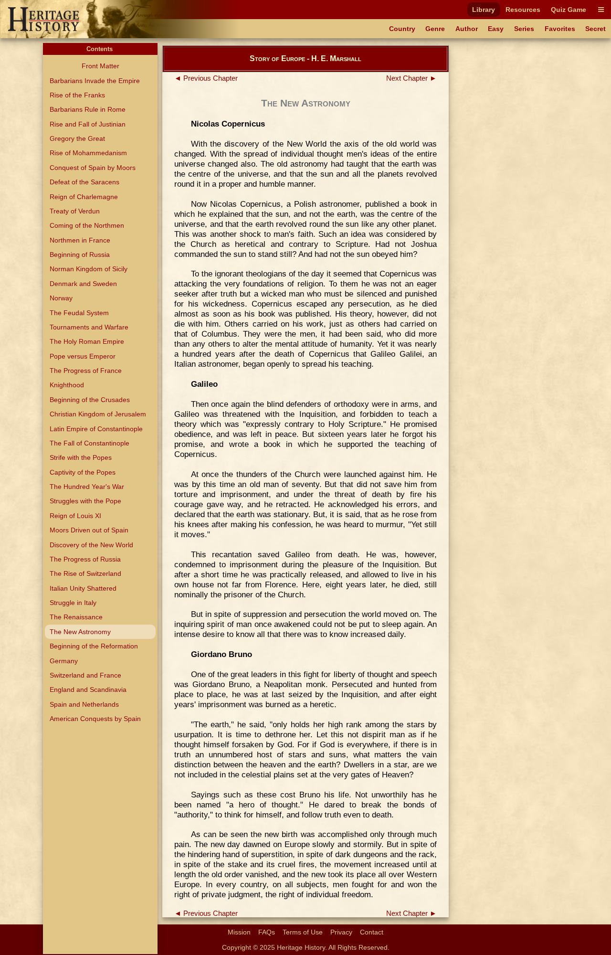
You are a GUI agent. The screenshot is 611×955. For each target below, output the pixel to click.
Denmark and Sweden (83, 283)
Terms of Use (303, 932)
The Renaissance (76, 617)
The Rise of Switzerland (85, 573)
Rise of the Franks (77, 95)
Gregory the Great (77, 138)
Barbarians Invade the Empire (95, 81)
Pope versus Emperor (83, 356)
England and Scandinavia (88, 689)
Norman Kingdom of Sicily (88, 269)
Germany (64, 661)
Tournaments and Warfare (89, 327)
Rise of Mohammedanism (88, 153)
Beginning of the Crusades (90, 399)
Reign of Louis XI (75, 516)
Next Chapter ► (411, 78)
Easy (496, 28)
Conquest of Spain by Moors (93, 167)
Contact (371, 932)
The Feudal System (79, 313)
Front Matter (100, 66)
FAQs (266, 932)
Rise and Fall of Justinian (88, 124)
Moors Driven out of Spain (89, 530)
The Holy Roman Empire (87, 341)
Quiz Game (568, 9)
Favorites (560, 28)
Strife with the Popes (81, 457)
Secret (595, 28)
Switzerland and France (85, 675)
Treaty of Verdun (75, 211)
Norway (61, 298)
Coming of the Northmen (87, 225)
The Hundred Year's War (87, 486)
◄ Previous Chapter (206, 78)
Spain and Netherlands (84, 704)
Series (524, 28)
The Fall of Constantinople (89, 443)
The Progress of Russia (85, 559)
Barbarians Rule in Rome (88, 109)
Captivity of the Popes (83, 472)
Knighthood (67, 385)
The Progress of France (86, 370)
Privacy (341, 932)
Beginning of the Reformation (94, 646)
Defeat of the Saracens (84, 182)
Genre (435, 28)
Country (402, 28)
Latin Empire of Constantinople (96, 429)
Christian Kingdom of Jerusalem (98, 414)
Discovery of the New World (91, 545)
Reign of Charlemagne (84, 197)
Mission (239, 932)
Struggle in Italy (73, 602)
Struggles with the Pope (85, 501)
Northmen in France (80, 240)
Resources (523, 9)
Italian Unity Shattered (83, 588)
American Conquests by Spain (95, 718)
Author (466, 28)
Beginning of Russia (80, 254)
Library (483, 9)
